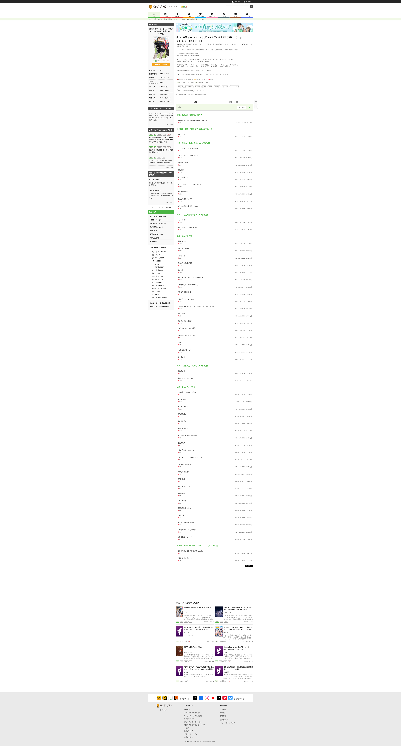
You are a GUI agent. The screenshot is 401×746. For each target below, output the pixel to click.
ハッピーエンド (234, 87)
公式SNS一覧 (240, 699)
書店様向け (224, 720)
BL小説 (160, 19)
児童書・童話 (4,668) (159, 288)
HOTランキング (155, 220)
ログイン (248, 1)
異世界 (204, 87)
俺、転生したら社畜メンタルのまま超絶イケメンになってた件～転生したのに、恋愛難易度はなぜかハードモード (238, 629)
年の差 (210, 87)
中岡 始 (226, 632)
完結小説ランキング (156, 227)
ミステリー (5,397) (158, 258)
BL (196, 82)
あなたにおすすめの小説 (158, 216)
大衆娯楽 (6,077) (157, 279)
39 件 (200, 41)
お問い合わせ (188, 737)
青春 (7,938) (156, 273)
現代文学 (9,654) (157, 276)
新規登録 (237, 1)
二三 (185, 612)
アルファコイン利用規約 (192, 713)
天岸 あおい (182, 41)
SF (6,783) (155, 264)
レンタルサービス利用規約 (193, 716)
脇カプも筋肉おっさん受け (185, 90)
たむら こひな (188, 652)
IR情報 (222, 713)
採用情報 (223, 716)
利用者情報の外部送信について (194, 725)
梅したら (186, 632)
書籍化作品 (153, 230)
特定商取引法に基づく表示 (193, 722)
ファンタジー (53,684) (159, 252)
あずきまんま (227, 612)
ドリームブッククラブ (227, 723)
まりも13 (226, 672)
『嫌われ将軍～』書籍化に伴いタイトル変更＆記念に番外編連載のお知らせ (161, 196)
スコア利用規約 (189, 719)
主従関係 (217, 87)
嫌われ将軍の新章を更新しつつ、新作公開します (161, 184)
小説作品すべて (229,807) (158, 247)
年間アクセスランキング (158, 223)
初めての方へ (164, 710)
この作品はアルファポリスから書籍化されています (191, 94)
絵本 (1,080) (156, 291)
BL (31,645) (155, 294)
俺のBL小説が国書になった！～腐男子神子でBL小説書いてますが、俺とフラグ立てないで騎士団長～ (161, 140)
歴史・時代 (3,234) (158, 285)
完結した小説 (154, 238)
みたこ (186, 672)
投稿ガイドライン (190, 731)
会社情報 (223, 710)
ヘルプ (186, 728)
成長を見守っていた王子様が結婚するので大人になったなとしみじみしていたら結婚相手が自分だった (199, 669)
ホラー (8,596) (156, 261)
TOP (150, 19)
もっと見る (170, 125)
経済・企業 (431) (157, 282)
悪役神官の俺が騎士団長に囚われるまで (197, 607)
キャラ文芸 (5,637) (158, 267)
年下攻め (197, 87)
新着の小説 (153, 241)
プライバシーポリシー (191, 734)
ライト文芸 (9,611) (158, 270)
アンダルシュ (199, 90)
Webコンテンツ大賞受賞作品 (159, 306)
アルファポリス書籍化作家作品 (160, 303)
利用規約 (187, 710)
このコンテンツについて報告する (161, 207)
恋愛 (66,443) (156, 255)
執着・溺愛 (225, 87)
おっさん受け (189, 87)
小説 (154, 19)
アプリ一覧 (185, 699)
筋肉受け (180, 87)
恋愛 (217, 621)
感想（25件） (234, 102)
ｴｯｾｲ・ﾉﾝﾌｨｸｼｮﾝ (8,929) (159, 297)
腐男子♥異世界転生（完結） (193, 647)
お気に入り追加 (162, 64)
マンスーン (227, 652)
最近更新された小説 (156, 234)
